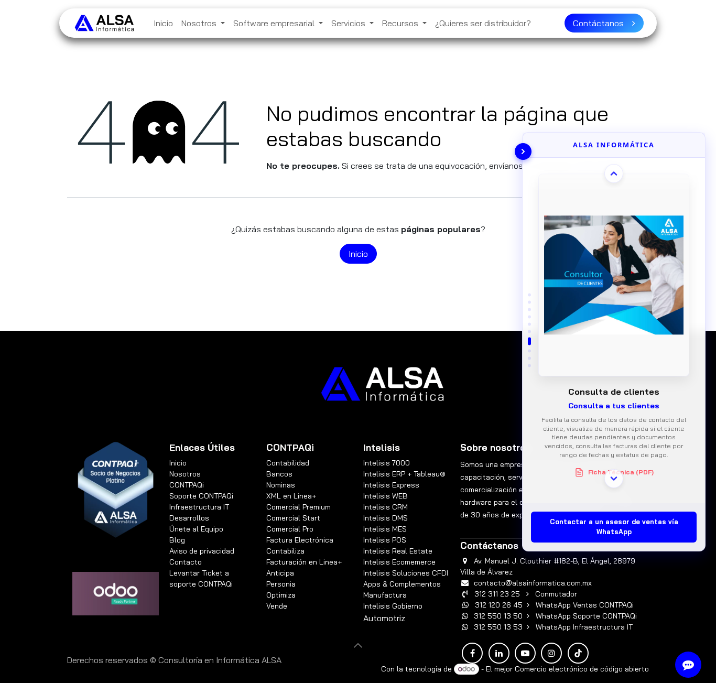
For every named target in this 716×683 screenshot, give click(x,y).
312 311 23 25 (497, 594)
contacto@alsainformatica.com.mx (533, 583)
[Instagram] (551, 653)
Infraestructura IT (199, 507)
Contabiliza (285, 551)
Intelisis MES (385, 529)
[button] (358, 645)
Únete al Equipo (196, 529)
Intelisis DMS (385, 518)
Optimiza (281, 595)
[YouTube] (525, 653)
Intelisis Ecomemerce (399, 562)
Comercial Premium (298, 507)
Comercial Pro (289, 529)
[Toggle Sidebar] (523, 151)
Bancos (279, 474)
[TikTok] (578, 653)
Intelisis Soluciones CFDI (405, 573)
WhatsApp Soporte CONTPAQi (586, 616)
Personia (281, 584)
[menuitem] (163, 23)
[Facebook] (472, 653)
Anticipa (281, 573)
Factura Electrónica (299, 540)
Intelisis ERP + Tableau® (404, 474)
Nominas (280, 485)
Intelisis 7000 (386, 463)
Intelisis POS (384, 540)
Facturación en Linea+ (304, 562)
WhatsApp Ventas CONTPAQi (585, 605)
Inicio (358, 253)
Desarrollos (189, 518)
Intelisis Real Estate (397, 551)
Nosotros (185, 474)
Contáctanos (602, 23)
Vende (276, 606)
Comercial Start (293, 518)
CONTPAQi (186, 485)
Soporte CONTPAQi (201, 496)
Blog (177, 540)
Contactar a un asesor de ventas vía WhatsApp (614, 526)
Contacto (185, 562)
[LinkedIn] (499, 653)
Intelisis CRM (385, 507)
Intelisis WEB (385, 496)
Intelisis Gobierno (392, 606)
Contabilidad (287, 463)
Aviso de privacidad (201, 551)
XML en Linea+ (291, 496)
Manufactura (385, 595)
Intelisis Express (391, 485)
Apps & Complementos (402, 584)
